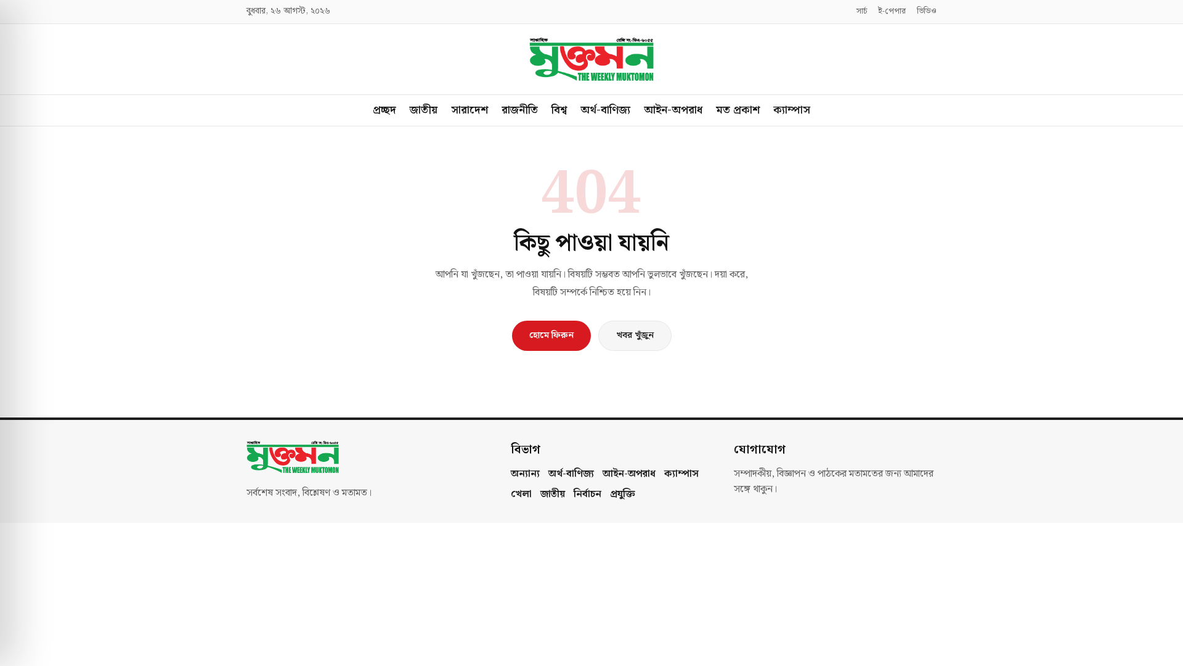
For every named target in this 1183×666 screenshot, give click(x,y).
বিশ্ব (559, 110)
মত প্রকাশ (738, 110)
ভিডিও (927, 12)
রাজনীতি (520, 110)
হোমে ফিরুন (551, 335)
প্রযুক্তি (622, 494)
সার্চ (861, 12)
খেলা (521, 494)
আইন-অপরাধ (673, 110)
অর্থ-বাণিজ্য (605, 110)
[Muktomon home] (591, 59)
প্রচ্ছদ (384, 110)
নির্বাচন (587, 494)
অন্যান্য (525, 474)
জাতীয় (423, 110)
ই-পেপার (892, 12)
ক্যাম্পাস (791, 110)
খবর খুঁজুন (635, 335)
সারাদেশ (469, 110)
